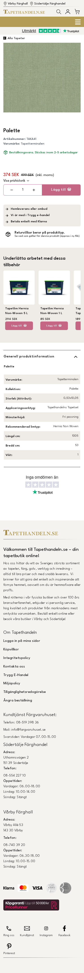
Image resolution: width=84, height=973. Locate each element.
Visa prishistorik (14, 180)
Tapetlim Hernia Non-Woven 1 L (52, 311)
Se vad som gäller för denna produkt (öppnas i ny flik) (47, 236)
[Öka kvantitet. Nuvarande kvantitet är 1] (34, 190)
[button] (58, 11)
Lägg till (58, 190)
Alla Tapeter (16, 38)
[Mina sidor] (68, 11)
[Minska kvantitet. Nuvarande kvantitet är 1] (11, 190)
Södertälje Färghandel (49, 3)
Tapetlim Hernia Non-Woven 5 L (16, 311)
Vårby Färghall (18, 3)
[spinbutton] (22, 190)
